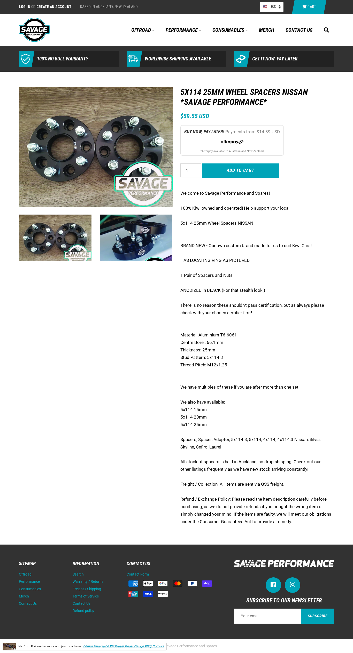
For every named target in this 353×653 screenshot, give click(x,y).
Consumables (228, 30)
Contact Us (299, 30)
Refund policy (83, 611)
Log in (24, 7)
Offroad (141, 30)
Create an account (54, 7)
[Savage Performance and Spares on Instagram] (292, 586)
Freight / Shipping (87, 589)
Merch (266, 30)
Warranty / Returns (88, 581)
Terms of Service (86, 596)
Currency (271, 7)
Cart (311, 7)
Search (78, 574)
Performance (182, 30)
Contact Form (138, 574)
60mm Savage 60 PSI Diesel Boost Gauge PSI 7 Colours (123, 646)
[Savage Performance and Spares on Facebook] (273, 586)
